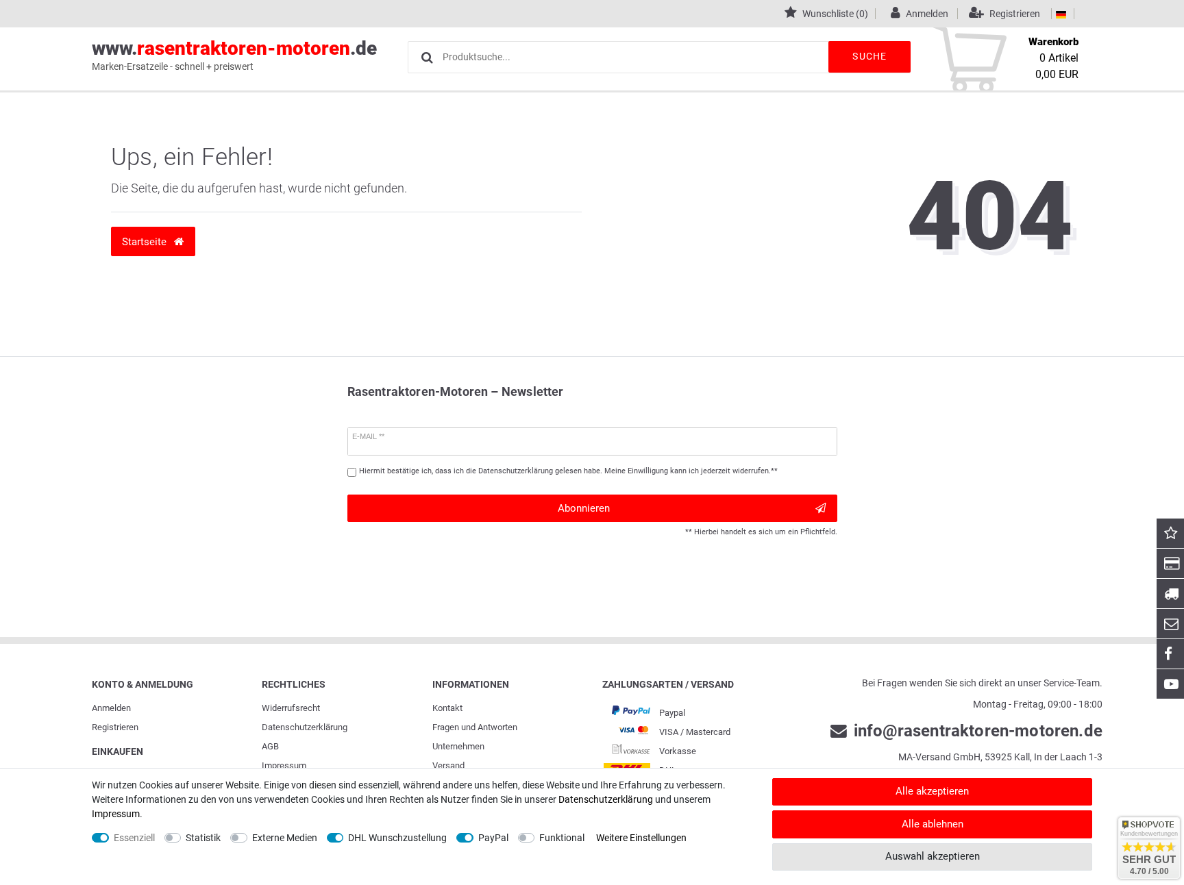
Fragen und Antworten (474, 727)
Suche (869, 56)
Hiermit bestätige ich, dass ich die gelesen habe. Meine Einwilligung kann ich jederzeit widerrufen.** (568, 470)
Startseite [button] (145, 242)
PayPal (493, 837)
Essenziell (134, 837)
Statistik (203, 837)
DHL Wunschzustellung (397, 837)
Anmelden (111, 708)
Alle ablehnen (932, 824)
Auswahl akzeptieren (932, 856)
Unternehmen (458, 746)
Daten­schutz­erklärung (304, 727)
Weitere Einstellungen (641, 837)
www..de (234, 54)
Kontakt (447, 708)
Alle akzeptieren (932, 791)
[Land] (1061, 13)
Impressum (284, 765)
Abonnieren (584, 508)
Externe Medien (284, 837)
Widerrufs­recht (291, 708)
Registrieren (115, 727)
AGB (270, 746)
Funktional (561, 837)
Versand (448, 765)
